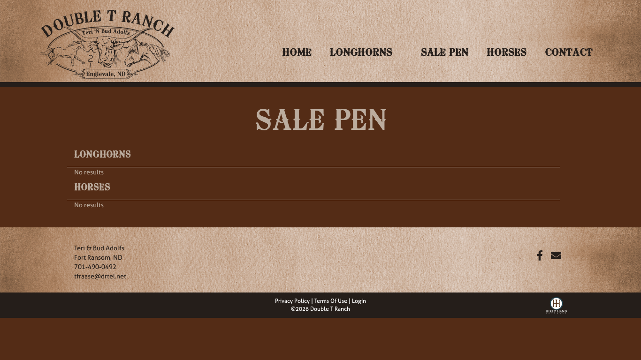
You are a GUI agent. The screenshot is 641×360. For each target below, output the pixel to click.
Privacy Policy (292, 301)
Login (359, 301)
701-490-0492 (95, 266)
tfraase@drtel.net (100, 275)
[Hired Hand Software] (556, 304)
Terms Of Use (330, 301)
